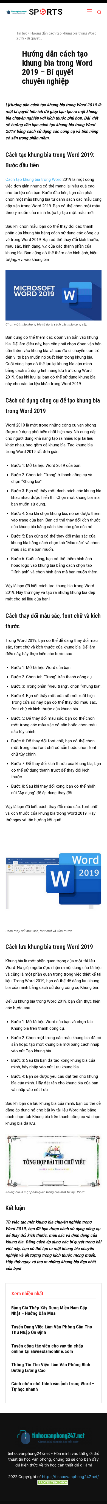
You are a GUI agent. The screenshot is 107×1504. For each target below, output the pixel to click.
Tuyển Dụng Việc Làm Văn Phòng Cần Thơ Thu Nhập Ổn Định (51, 1329)
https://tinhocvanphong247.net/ (70, 1476)
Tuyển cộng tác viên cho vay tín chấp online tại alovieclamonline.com (47, 1348)
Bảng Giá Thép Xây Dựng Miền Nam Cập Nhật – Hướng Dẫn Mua (49, 1310)
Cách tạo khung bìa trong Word (33, 179)
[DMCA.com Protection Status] (53, 1483)
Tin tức (21, 33)
